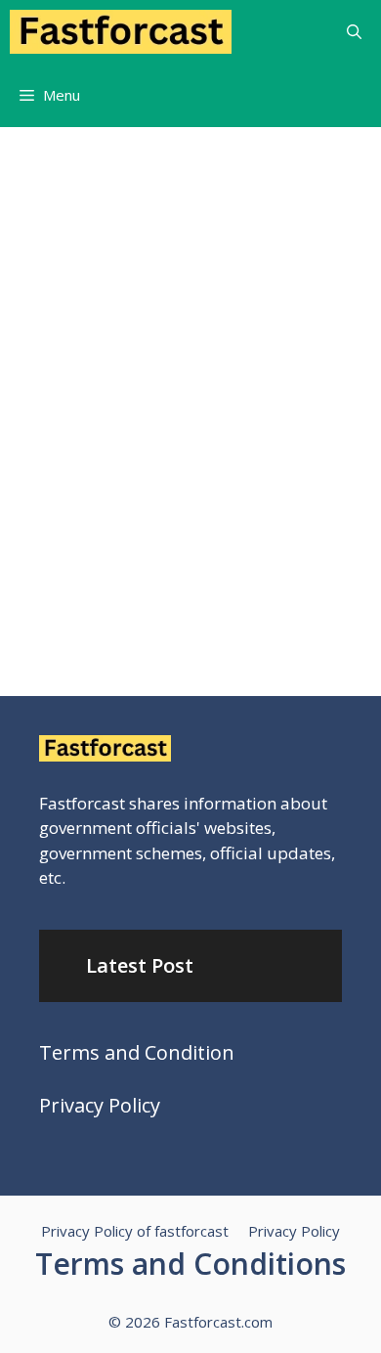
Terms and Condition (136, 1052)
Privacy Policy (99, 1105)
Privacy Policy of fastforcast (135, 1231)
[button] (354, 32)
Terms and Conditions (190, 1264)
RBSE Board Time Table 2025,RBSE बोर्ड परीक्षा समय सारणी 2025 (168, 509)
